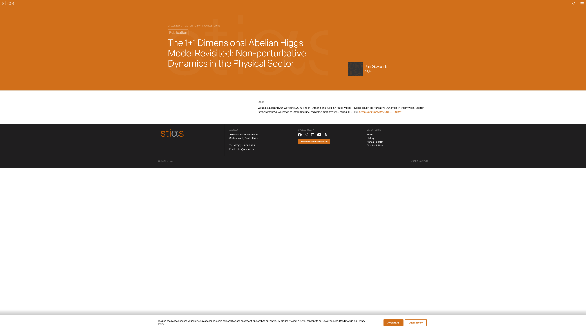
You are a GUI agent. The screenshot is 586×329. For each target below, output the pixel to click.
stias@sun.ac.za (245, 149)
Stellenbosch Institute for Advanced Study (194, 26)
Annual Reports (375, 141)
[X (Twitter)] (326, 134)
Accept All (393, 322)
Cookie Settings (419, 161)
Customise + (416, 322)
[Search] (574, 3)
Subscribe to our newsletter (314, 141)
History (370, 138)
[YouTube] (319, 134)
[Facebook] (300, 134)
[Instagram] (306, 134)
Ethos (370, 134)
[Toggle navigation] (582, 3)
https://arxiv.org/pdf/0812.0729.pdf (380, 112)
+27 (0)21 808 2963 (244, 145)
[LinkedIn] (312, 134)
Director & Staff (375, 145)
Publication (178, 32)
